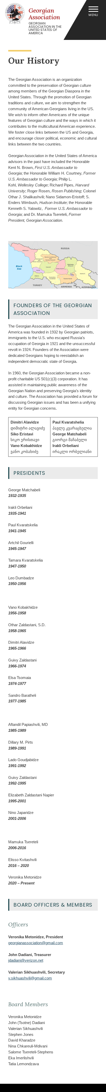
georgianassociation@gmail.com (35, 943)
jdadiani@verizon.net (25, 960)
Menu (93, 15)
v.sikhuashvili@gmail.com (30, 978)
